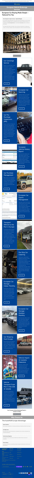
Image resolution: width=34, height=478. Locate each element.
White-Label (11, 458)
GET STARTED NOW (17, 55)
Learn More (6, 83)
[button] (2, 4)
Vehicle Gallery (12, 456)
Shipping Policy (19, 452)
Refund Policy (19, 454)
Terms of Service (19, 456)
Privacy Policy (19, 450)
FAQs (10, 452)
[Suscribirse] (15, 467)
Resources (11, 454)
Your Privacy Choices (12, 460)
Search (18, 458)
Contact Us (11, 450)
